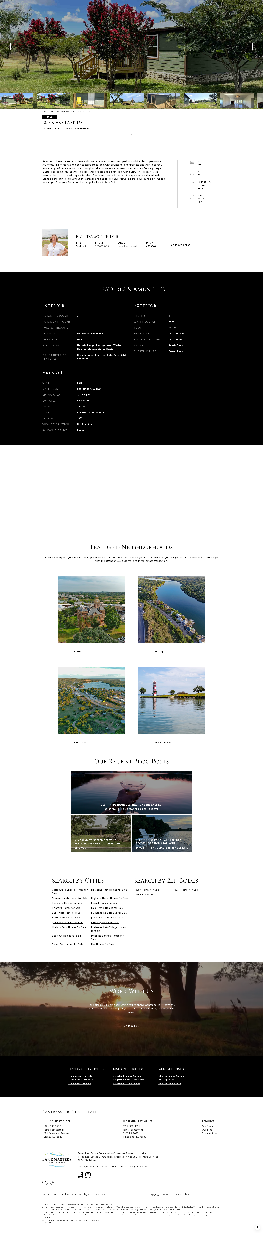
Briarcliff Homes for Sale (66, 907)
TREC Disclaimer (87, 1160)
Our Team (208, 1126)
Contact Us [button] (131, 1026)
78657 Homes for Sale (185, 889)
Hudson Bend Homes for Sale (69, 927)
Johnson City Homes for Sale (107, 917)
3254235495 (102, 246)
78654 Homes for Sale (146, 889)
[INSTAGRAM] (52, 1182)
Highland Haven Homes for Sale (109, 898)
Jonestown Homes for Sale (67, 922)
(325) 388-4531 (131, 1126)
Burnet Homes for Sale (104, 902)
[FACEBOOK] (45, 1182)
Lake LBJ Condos (167, 1079)
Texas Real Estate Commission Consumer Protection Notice (112, 1153)
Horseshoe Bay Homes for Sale (109, 889)
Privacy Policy (181, 1194)
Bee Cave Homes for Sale (66, 935)
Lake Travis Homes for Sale (107, 907)
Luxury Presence (98, 1194)
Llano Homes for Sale (80, 1076)
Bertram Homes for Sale (66, 917)
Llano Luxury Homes (79, 1083)
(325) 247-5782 (52, 1126)
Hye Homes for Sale (102, 944)
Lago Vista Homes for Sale (67, 912)
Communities (209, 1133)
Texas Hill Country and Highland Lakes (132, 557)
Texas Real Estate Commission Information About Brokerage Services (118, 1156)
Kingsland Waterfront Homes (129, 1079)
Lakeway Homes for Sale (105, 922)
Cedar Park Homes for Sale (67, 944)
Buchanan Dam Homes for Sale (109, 912)
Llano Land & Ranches (80, 1079)
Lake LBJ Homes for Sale (171, 1076)
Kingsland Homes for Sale (67, 902)
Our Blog (207, 1129)
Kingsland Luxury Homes (126, 1083)
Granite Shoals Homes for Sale (69, 898)
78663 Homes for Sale (146, 894)
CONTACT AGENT (181, 245)
